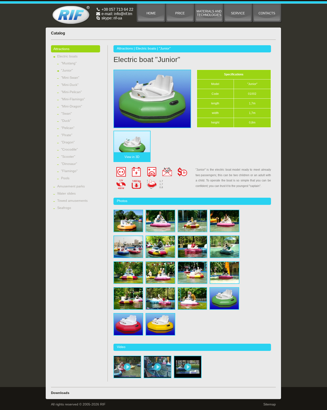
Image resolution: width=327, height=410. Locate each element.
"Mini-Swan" (70, 77)
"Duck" (66, 121)
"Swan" (66, 113)
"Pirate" (66, 135)
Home (151, 13)
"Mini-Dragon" (71, 106)
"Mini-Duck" (70, 85)
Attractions (61, 49)
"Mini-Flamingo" (73, 99)
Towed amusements (72, 200)
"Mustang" (69, 63)
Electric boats (67, 56)
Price (180, 13)
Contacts (267, 13)
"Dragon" (68, 142)
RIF (71, 15)
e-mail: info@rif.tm (116, 14)
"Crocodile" (69, 149)
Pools (65, 178)
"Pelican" (67, 128)
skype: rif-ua (111, 18)
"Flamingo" (69, 171)
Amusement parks (71, 186)
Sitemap (269, 404)
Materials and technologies (209, 13)
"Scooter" (68, 156)
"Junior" (67, 70)
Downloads (60, 393)
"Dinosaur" (69, 164)
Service (238, 13)
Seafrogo (64, 208)
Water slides (66, 193)
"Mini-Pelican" (71, 92)
